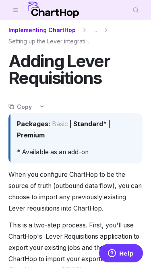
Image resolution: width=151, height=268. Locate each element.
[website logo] (53, 10)
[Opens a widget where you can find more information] (121, 254)
